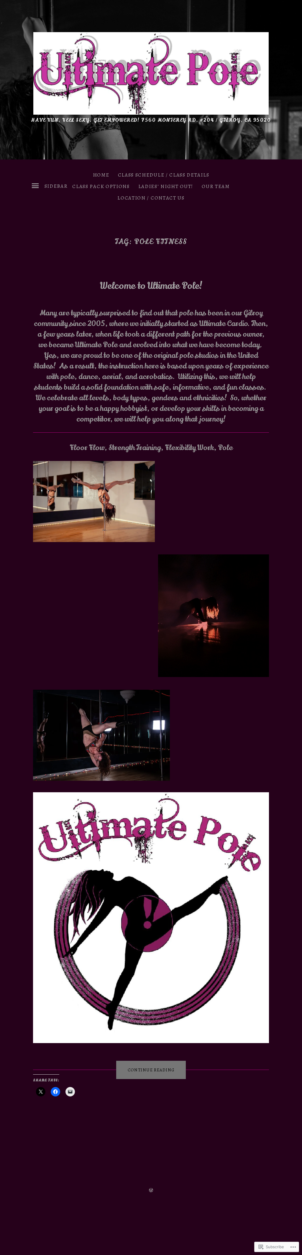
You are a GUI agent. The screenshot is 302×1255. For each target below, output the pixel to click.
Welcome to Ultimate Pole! (151, 286)
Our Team (216, 186)
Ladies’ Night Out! (165, 186)
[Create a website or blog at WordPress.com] (151, 1190)
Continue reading (145, 1070)
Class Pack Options (100, 186)
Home (101, 175)
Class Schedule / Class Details (163, 175)
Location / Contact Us (151, 198)
